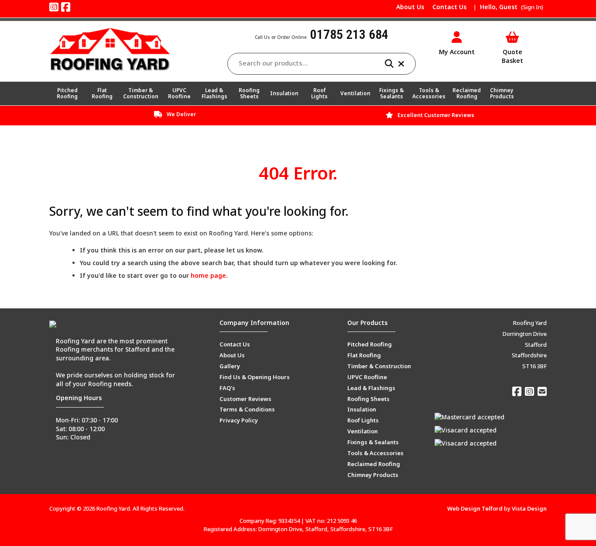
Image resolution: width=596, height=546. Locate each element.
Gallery (229, 366)
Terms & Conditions (247, 409)
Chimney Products (502, 93)
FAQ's (227, 388)
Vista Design (529, 508)
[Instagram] (53, 6)
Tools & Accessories (428, 93)
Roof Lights (319, 93)
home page (208, 275)
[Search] (391, 64)
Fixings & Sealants (391, 93)
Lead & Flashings (214, 93)
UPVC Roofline (179, 93)
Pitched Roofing (67, 93)
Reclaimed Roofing (466, 93)
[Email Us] (542, 391)
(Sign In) (532, 7)
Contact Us (449, 7)
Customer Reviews (245, 399)
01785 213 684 (349, 34)
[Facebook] (65, 6)
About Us (410, 7)
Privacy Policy (238, 420)
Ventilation (355, 93)
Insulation (284, 93)
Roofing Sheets (249, 93)
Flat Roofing (102, 93)
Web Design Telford (475, 508)
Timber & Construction (140, 93)
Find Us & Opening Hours (254, 377)
